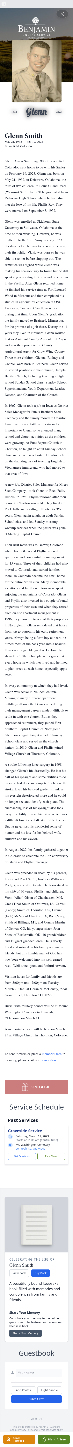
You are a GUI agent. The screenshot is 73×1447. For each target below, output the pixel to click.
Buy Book (41, 1273)
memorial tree (52, 1053)
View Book (19, 1273)
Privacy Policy (25, 1430)
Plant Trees (51, 1156)
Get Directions (22, 1156)
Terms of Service (47, 1430)
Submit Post (36, 1399)
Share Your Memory (25, 1333)
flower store (48, 1059)
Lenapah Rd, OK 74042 (30, 1148)
